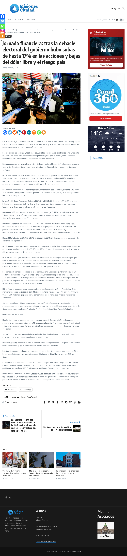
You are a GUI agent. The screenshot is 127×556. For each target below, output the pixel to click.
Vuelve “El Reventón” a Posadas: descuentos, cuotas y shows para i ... (14, 473)
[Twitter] (10, 132)
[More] (43, 132)
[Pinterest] (24, 132)
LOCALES (10, 20)
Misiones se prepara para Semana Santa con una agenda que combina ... (41, 473)
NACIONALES (20, 20)
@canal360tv (98, 158)
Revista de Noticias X (74, 552)
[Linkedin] (19, 132)
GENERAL (11, 30)
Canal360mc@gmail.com (46, 542)
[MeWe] (29, 132)
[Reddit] (14, 132)
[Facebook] (5, 132)
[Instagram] (2, 31)
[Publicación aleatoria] (117, 20)
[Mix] (34, 132)
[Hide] (1, 41)
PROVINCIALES (32, 20)
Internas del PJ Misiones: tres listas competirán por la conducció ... (67, 473)
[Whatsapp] (39, 132)
